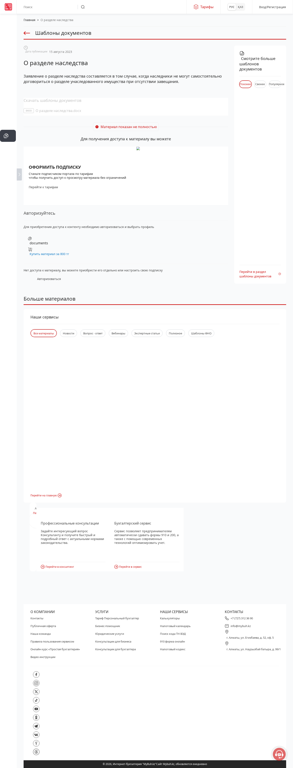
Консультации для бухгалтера (115, 649)
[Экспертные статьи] (8, 84)
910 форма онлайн (172, 641)
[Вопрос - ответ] (8, 97)
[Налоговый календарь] (8, 200)
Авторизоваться (49, 279)
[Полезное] (8, 71)
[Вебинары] (8, 162)
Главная (29, 20)
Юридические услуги (109, 634)
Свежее (260, 84)
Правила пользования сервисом (52, 641)
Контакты (36, 618)
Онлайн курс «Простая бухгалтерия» (55, 649)
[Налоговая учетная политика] (8, 123)
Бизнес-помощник (107, 626)
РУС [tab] (231, 7)
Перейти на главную (43, 495)
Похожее (245, 84)
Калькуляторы (170, 618)
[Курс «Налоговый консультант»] (8, 174)
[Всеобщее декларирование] (8, 46)
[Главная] (8, 20)
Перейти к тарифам (43, 187)
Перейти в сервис (130, 567)
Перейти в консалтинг (59, 567)
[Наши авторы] (8, 187)
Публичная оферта (43, 626)
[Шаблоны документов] (8, 136)
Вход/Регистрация (272, 7)
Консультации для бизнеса (113, 641)
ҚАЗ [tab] (240, 7)
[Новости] (8, 58)
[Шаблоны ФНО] (8, 149)
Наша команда (40, 634)
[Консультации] (8, 33)
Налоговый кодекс (172, 649)
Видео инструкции (42, 657)
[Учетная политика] (8, 110)
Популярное (275, 84)
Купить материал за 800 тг (49, 254)
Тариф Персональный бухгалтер (117, 618)
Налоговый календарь (175, 626)
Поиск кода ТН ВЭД (173, 634)
